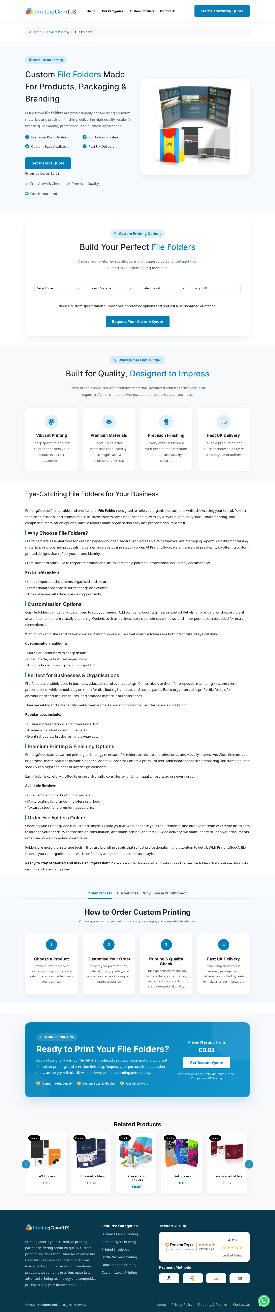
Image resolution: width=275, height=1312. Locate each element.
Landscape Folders (228, 1176)
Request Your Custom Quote (137, 321)
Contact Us (241, 1304)
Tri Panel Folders (92, 1176)
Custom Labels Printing (119, 1272)
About (161, 1304)
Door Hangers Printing (119, 1265)
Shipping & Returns (212, 1304)
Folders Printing (58, 32)
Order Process (100, 893)
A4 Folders (183, 1176)
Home (36, 32)
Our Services (127, 893)
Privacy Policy (182, 1304)
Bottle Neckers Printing (119, 1257)
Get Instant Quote (48, 163)
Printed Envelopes (115, 1249)
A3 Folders (47, 1176)
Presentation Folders (137, 1178)
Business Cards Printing (120, 1234)
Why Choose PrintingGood (165, 893)
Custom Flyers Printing (119, 1242)
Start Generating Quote (222, 10)
